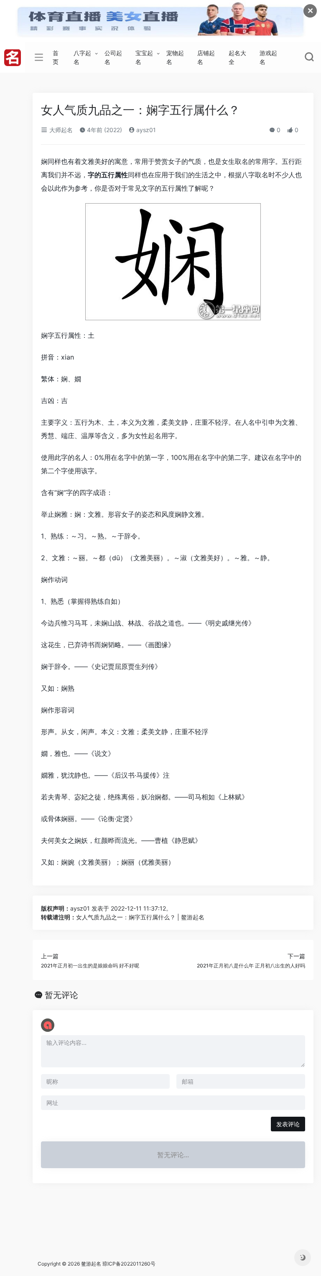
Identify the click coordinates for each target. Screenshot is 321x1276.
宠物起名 (175, 57)
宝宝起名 (144, 57)
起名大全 (237, 57)
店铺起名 (206, 57)
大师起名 (60, 129)
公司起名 (113, 57)
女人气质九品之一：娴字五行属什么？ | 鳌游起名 (140, 917)
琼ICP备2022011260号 (129, 1264)
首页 (56, 57)
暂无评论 (61, 995)
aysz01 (145, 129)
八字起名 (82, 57)
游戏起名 (268, 57)
